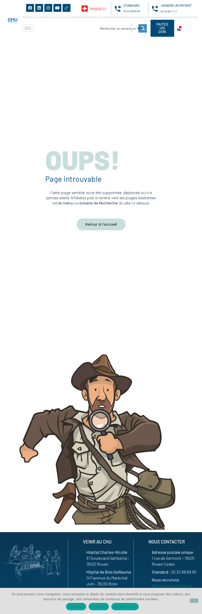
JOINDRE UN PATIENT (176, 5)
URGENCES (98, 9)
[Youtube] (57, 8)
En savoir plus (125, 607)
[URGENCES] (85, 8)
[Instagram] (48, 8)
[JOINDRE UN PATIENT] (155, 8)
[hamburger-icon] (27, 28)
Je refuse (98, 607)
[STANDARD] (118, 8)
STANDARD (131, 5)
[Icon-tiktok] (66, 8)
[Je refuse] (194, 600)
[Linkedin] (39, 8)
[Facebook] (30, 8)
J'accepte (76, 607)
